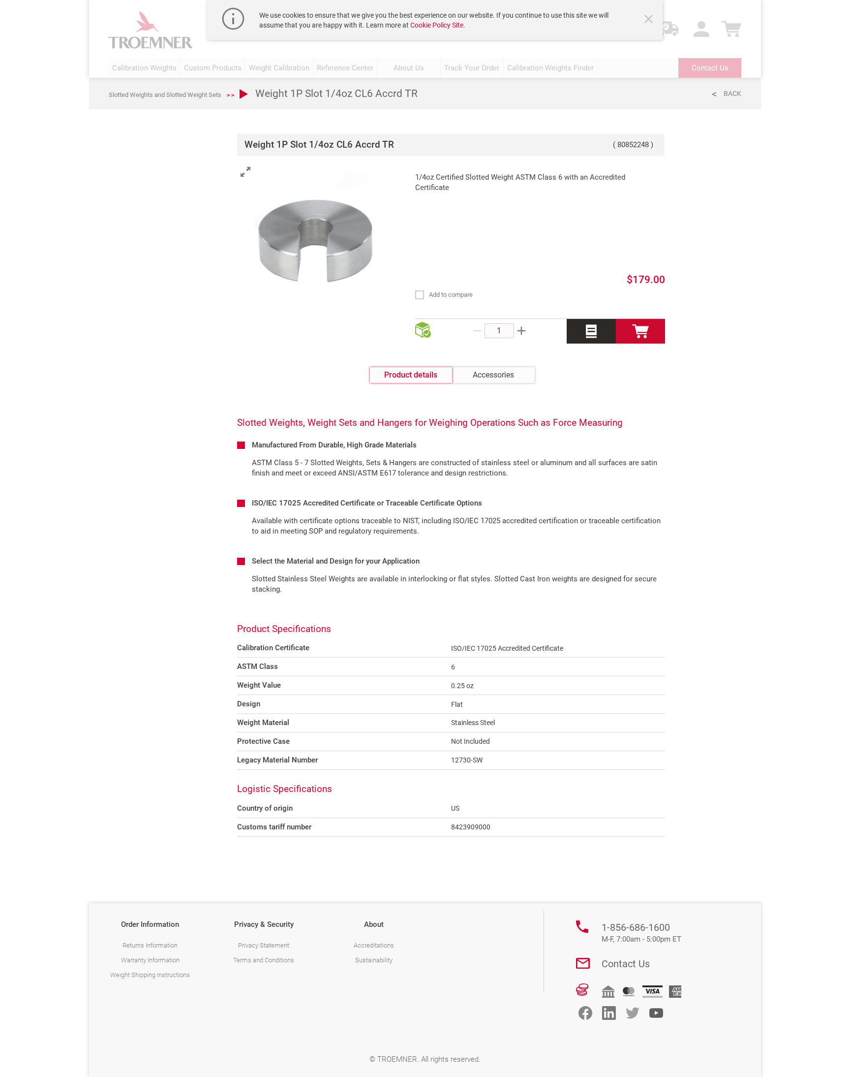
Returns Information (150, 945)
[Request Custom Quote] (591, 331)
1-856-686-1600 (641, 932)
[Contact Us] (583, 963)
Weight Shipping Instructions (150, 975)
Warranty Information (150, 960)
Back (732, 93)
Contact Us (626, 964)
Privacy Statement (263, 945)
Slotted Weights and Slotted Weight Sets (165, 94)
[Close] (650, 20)
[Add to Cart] (640, 331)
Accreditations (374, 945)
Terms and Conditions (263, 960)
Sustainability (374, 960)
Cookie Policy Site (436, 25)
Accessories (493, 375)
